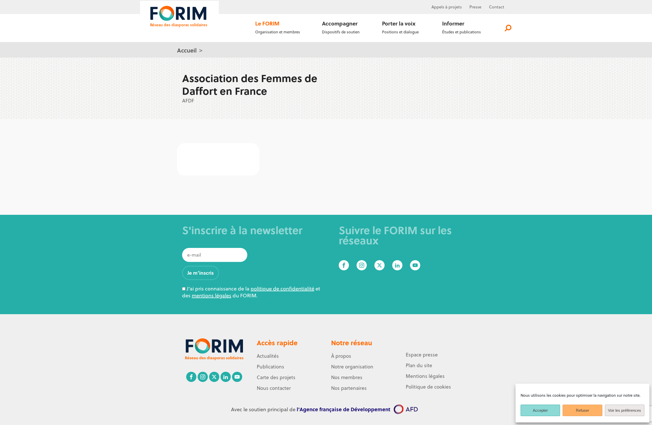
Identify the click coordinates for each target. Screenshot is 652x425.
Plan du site (419, 365)
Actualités (268, 356)
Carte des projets (276, 377)
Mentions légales (425, 376)
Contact (496, 7)
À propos (341, 356)
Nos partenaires (349, 388)
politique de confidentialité (282, 288)
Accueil (187, 50)
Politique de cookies (428, 387)
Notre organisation (352, 366)
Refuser (582, 410)
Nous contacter (274, 388)
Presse (475, 7)
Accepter (540, 410)
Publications (270, 366)
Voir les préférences (624, 410)
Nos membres (346, 377)
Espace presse (422, 354)
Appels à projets (446, 7)
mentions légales (211, 295)
